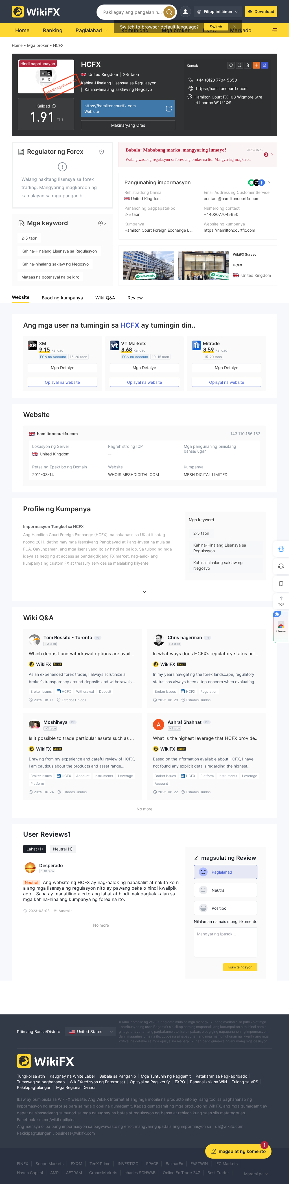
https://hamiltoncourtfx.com (229, 230)
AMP (54, 1172)
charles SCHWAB (140, 1172)
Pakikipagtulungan (34, 1087)
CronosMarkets (103, 1172)
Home (17, 45)
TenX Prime (99, 1163)
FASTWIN (199, 1163)
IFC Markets (226, 1163)
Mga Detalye (62, 367)
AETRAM (74, 1172)
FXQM (76, 1163)
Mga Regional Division (76, 1087)
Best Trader (218, 1172)
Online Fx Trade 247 (181, 1172)
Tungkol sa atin (31, 1076)
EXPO (180, 1081)
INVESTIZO (128, 1163)
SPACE (152, 1163)
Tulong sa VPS (245, 1081)
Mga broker (38, 45)
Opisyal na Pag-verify (150, 1081)
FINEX (22, 1163)
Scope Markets (50, 1163)
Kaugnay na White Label (72, 1076)
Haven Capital (30, 1172)
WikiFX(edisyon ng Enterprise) (97, 1081)
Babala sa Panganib (117, 1076)
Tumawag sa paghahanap (41, 1081)
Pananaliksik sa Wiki (208, 1081)
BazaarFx (174, 1163)
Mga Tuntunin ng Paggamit (166, 1076)
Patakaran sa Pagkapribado (221, 1076)
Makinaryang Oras (128, 125)
